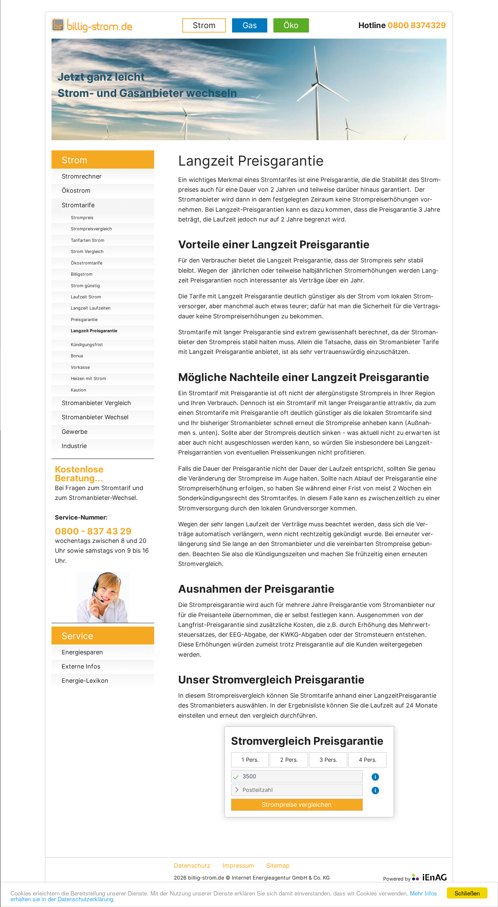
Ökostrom (76, 190)
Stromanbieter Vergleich (96, 402)
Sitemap (278, 865)
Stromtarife (78, 205)
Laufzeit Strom (86, 296)
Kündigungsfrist (87, 344)
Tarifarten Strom (87, 240)
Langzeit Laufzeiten (90, 308)
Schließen (467, 893)
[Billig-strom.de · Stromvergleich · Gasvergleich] (116, 25)
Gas (250, 25)
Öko (291, 25)
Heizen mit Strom (88, 378)
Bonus (77, 355)
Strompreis (82, 217)
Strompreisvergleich (91, 228)
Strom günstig (85, 285)
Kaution (78, 390)
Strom (204, 25)
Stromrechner (82, 176)
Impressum (238, 865)
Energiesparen (82, 652)
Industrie (74, 445)
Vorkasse (80, 367)
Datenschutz (192, 865)
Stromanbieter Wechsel (95, 417)
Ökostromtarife (86, 263)
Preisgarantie (84, 319)
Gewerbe (74, 431)
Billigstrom (81, 274)
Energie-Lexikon (85, 680)
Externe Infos (81, 666)
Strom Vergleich (87, 251)
